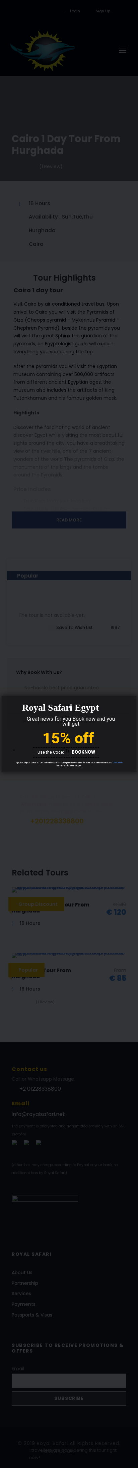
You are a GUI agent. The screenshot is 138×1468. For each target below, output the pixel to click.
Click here (118, 762)
